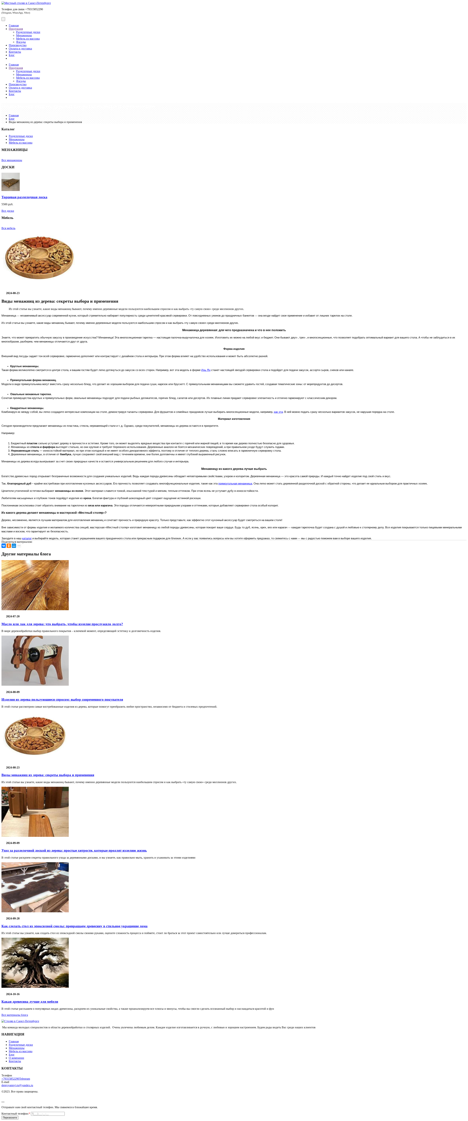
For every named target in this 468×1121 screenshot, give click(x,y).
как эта (278, 411)
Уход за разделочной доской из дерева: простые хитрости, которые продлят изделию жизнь (74, 850)
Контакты (15, 51)
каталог (27, 538)
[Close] (2, 1102)
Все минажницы (11, 160)
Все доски (7, 210)
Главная (14, 25)
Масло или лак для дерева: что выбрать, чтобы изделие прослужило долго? (62, 624)
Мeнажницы (16, 139)
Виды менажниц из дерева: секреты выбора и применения (47, 775)
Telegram (24, 1078)
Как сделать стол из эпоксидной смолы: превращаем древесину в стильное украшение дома (74, 926)
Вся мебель (8, 228)
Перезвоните (10, 1117)
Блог (12, 55)
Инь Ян (205, 370)
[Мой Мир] (14, 546)
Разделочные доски (28, 32)
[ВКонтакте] (3, 546)
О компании (16, 1057)
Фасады (21, 41)
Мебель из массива (28, 38)
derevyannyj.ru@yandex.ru (17, 1085)
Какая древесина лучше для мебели (29, 1001)
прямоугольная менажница (235, 483)
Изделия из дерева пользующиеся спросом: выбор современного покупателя (62, 699)
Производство (18, 45)
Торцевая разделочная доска (24, 197)
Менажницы (24, 35)
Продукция (16, 28)
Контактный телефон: (15, 1113)
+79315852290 (10, 1078)
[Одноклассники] (9, 546)
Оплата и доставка (20, 48)
